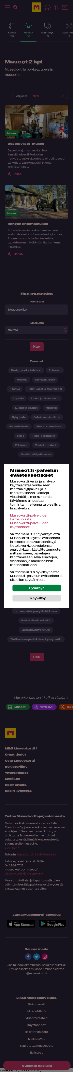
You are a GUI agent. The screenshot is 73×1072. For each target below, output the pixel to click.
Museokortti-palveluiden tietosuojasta (29, 517)
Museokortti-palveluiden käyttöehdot (29, 525)
